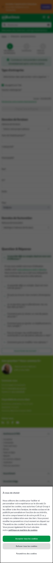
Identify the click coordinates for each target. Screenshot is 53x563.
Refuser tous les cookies (26, 546)
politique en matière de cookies (22, 530)
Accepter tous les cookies (26, 539)
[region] (26, 524)
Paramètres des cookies (26, 553)
